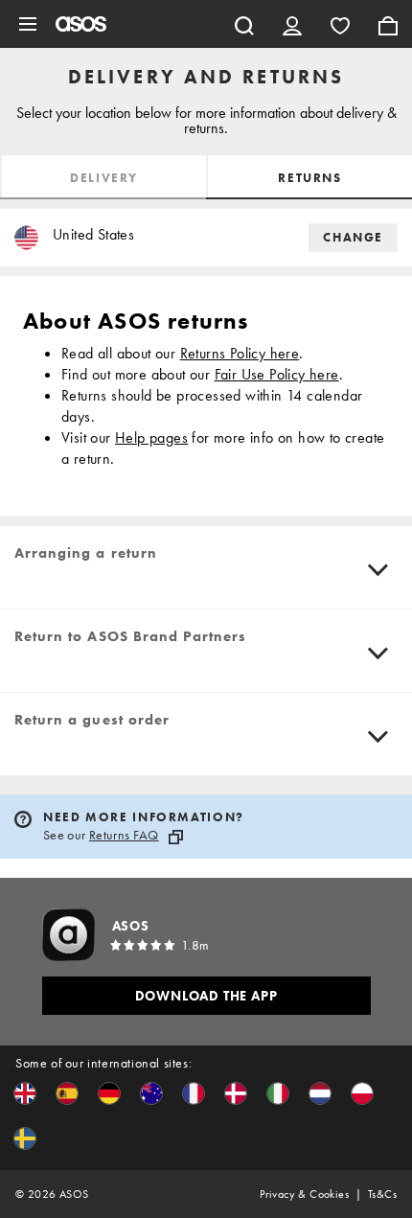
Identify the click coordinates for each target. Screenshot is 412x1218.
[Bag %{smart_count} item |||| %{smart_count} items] (388, 24)
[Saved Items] (340, 24)
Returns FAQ (124, 834)
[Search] (244, 24)
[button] (24, 1093)
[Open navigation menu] (28, 24)
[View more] (378, 570)
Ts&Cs (382, 1194)
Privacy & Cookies (304, 1194)
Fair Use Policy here (277, 374)
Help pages (151, 437)
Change (353, 237)
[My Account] (292, 24)
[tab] (103, 177)
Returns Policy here (240, 353)
